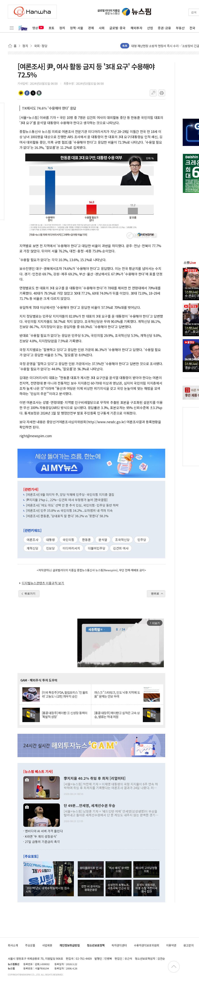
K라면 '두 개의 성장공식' (41, 836)
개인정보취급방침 (69, 945)
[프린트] (161, 93)
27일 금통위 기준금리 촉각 (42, 841)
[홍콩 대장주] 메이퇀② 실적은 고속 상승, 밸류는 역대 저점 (117, 714)
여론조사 (32, 539)
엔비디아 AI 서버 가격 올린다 (44, 831)
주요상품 (30, 945)
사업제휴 (47, 945)
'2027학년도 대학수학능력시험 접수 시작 (48, 889)
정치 (62, 27)
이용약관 (171, 945)
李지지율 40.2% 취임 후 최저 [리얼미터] (95, 778)
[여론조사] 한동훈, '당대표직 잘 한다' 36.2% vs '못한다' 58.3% (67, 516)
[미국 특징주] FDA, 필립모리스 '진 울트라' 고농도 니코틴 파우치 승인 (65, 694)
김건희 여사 (120, 548)
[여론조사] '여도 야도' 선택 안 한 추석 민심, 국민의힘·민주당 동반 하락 (72, 505)
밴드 (39, 93)
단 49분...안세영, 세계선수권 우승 (89, 805)
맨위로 (155, 593)
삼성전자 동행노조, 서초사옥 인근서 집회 (118, 888)
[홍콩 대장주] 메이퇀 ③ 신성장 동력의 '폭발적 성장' (64, 714)
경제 (91, 27)
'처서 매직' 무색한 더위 (118, 869)
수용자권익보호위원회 (146, 945)
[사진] (41, 787)
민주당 (141, 539)
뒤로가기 (29, 593)
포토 (51, 27)
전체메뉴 (12, 27)
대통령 (50, 539)
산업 (150, 27)
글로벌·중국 (117, 27)
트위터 (33, 93)
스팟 (190, 262)
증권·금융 (164, 27)
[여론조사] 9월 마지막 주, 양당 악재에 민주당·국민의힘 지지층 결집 (70, 494)
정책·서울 (76, 27)
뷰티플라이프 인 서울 (91, 869)
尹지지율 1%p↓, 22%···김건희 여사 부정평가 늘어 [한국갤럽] (66, 500)
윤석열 (103, 539)
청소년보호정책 (96, 945)
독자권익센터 (119, 945)
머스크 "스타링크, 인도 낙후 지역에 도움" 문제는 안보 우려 (117, 694)
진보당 (50, 548)
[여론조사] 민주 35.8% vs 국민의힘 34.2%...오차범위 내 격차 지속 (69, 510)
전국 (192, 27)
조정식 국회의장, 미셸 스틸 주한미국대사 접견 (146, 888)
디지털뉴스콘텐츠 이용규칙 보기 (43, 583)
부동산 (180, 27)
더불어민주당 (96, 548)
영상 (35, 27)
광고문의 (188, 945)
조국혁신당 (122, 539)
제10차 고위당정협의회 (146, 869)
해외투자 (136, 27)
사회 (102, 27)
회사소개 (13, 945)
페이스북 (27, 93)
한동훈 (86, 539)
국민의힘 (68, 539)
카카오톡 (21, 93)
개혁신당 (32, 548)
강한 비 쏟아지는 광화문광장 (90, 888)
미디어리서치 (71, 548)
